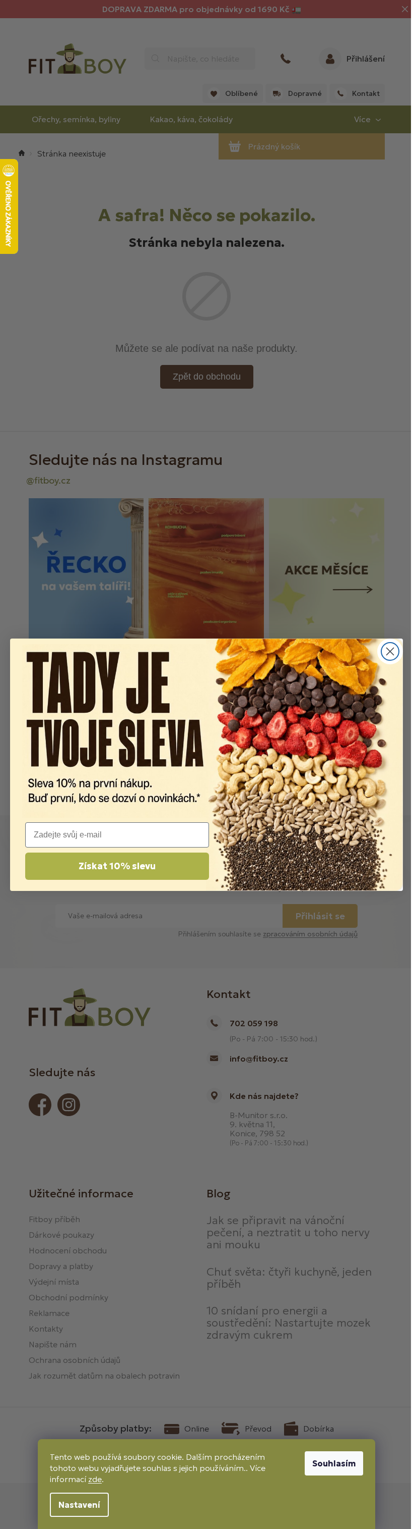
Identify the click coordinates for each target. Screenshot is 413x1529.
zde (95, 1479)
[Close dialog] (390, 651)
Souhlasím (334, 1463)
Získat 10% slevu (117, 866)
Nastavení (79, 1505)
